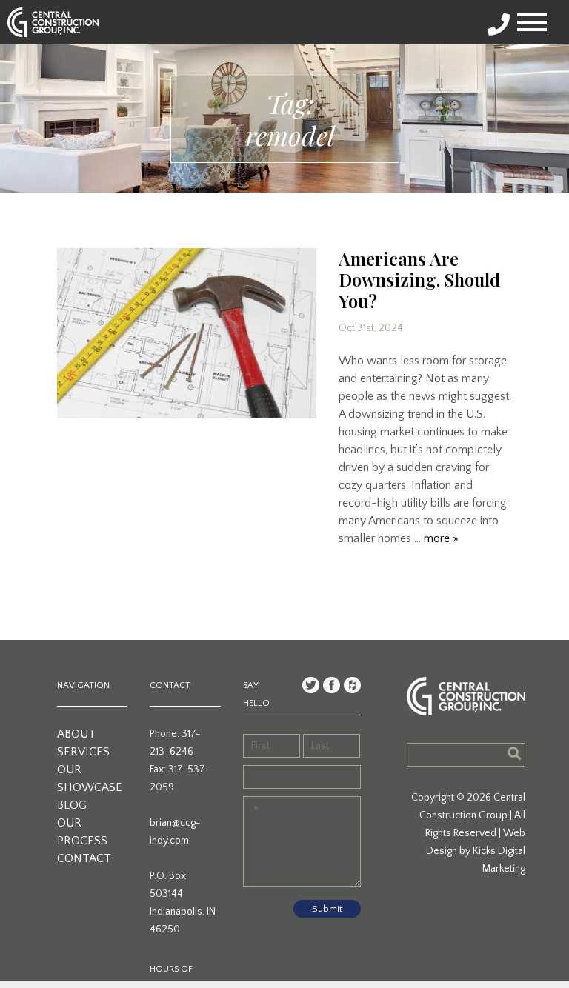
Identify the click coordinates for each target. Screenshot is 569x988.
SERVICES (83, 751)
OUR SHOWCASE (89, 778)
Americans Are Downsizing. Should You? (419, 280)
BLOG (72, 805)
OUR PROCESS (82, 831)
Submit (327, 909)
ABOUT (76, 734)
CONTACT (84, 858)
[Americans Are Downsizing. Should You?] (186, 333)
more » (441, 538)
